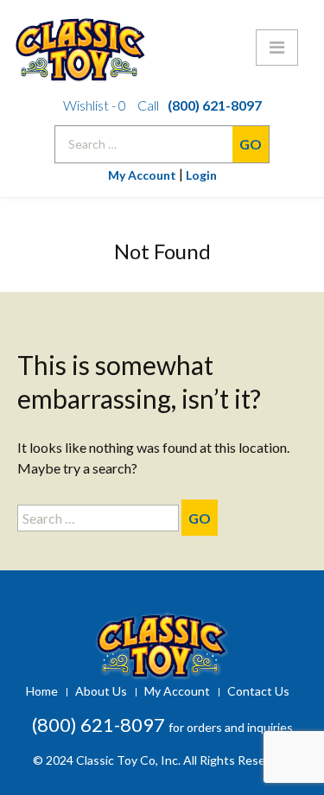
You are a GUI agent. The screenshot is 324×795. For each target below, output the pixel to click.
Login (201, 175)
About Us (101, 691)
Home (42, 691)
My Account (142, 175)
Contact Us (258, 691)
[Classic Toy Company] (162, 43)
